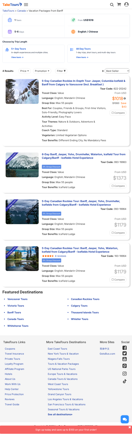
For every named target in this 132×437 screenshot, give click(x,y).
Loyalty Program (14, 363)
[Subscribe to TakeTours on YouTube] (124, 359)
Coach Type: (49, 130)
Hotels (8, 373)
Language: (48, 98)
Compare (119, 112)
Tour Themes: (50, 121)
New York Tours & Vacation (63, 353)
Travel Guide (12, 404)
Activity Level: (50, 116)
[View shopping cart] (119, 4)
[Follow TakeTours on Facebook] (124, 347)
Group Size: (48, 102)
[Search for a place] (112, 5)
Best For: (47, 108)
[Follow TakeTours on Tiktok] (124, 381)
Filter (60, 70)
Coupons (10, 348)
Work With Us (12, 384)
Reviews (9, 399)
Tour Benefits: (50, 140)
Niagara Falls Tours (59, 358)
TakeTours (8, 10)
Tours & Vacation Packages (63, 363)
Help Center (12, 389)
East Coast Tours (57, 348)
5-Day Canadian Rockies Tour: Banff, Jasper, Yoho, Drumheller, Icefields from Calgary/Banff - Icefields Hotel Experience (81, 202)
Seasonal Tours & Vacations (64, 409)
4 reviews (60, 255)
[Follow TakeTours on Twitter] (124, 353)
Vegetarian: (48, 135)
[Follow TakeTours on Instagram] (124, 373)
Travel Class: (49, 93)
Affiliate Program (14, 368)
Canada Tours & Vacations (63, 378)
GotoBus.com (107, 353)
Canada (21, 10)
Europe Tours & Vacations (62, 373)
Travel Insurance (14, 353)
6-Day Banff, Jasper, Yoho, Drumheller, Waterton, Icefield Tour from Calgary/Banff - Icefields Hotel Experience (84, 156)
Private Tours (12, 358)
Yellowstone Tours (58, 389)
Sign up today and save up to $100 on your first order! (66, 429)
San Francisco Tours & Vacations (66, 404)
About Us (10, 378)
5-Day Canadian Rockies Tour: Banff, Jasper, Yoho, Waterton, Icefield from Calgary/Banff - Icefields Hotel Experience (80, 250)
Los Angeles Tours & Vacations (65, 399)
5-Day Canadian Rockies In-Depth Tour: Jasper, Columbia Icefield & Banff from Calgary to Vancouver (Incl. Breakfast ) (83, 82)
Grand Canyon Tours (59, 394)
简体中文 (104, 348)
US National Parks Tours (61, 368)
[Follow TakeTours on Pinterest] (124, 365)
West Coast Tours (58, 384)
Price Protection (14, 394)
